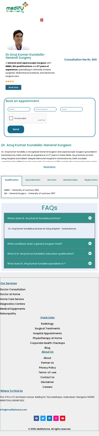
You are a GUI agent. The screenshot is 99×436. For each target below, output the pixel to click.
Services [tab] (51, 179)
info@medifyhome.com (13, 409)
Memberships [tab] (70, 179)
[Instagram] (56, 418)
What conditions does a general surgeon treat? (34, 243)
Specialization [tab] (32, 179)
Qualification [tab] (11, 179)
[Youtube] (62, 418)
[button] (41, 20)
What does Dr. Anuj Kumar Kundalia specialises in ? (36, 263)
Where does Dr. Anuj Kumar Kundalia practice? (33, 218)
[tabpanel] (49, 192)
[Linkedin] (49, 418)
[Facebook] (36, 418)
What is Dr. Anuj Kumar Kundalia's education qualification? (40, 253)
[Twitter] (43, 418)
